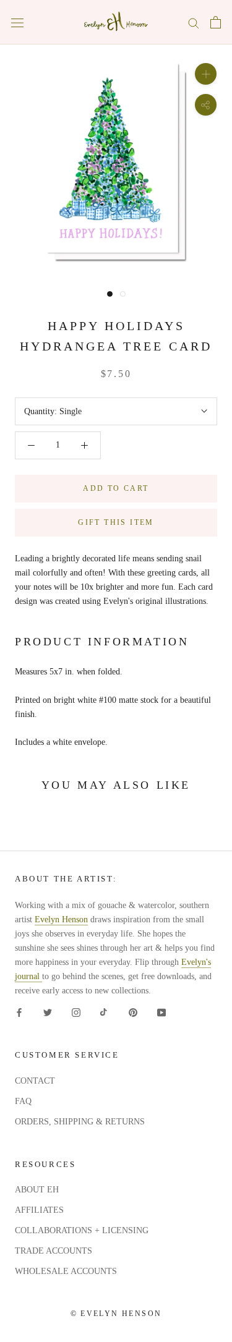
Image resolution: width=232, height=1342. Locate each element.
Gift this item (116, 522)
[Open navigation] (17, 22)
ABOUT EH (37, 1189)
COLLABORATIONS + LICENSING (81, 1230)
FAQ (23, 1101)
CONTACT (35, 1080)
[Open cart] (215, 22)
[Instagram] (76, 1011)
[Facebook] (19, 1011)
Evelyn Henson (61, 919)
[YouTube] (161, 1011)
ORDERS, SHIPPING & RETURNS (80, 1121)
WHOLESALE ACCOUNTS (66, 1271)
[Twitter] (47, 1011)
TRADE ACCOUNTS (53, 1250)
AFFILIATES (39, 1210)
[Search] (193, 22)
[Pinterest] (133, 1011)
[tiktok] (104, 1011)
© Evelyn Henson (116, 1313)
